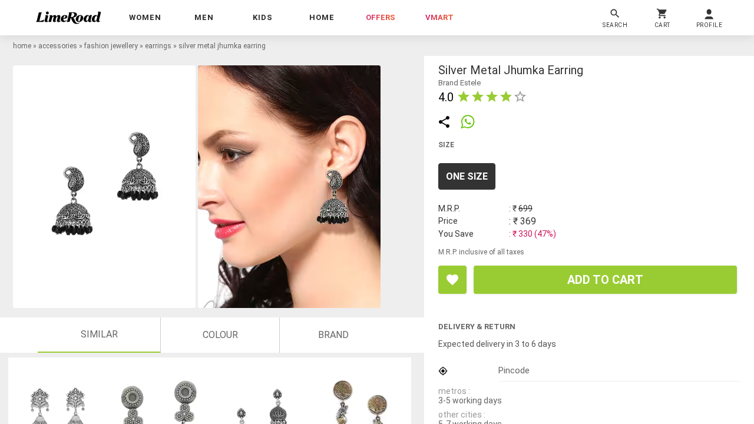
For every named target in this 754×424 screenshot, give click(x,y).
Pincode (514, 370)
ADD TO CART (605, 280)
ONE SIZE (467, 176)
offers (380, 17)
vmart (439, 17)
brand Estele (459, 82)
